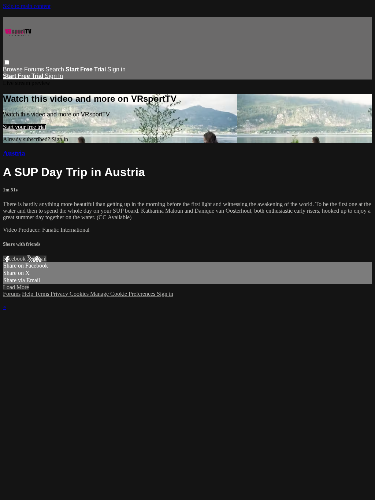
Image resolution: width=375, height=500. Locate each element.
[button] (6, 62)
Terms (43, 294)
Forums (34, 69)
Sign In (54, 76)
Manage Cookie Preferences (123, 294)
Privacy (60, 294)
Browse (13, 69)
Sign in (116, 69)
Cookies (80, 294)
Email (40, 258)
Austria (14, 153)
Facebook (15, 258)
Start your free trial (24, 127)
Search (55, 69)
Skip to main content (27, 6)
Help (28, 294)
